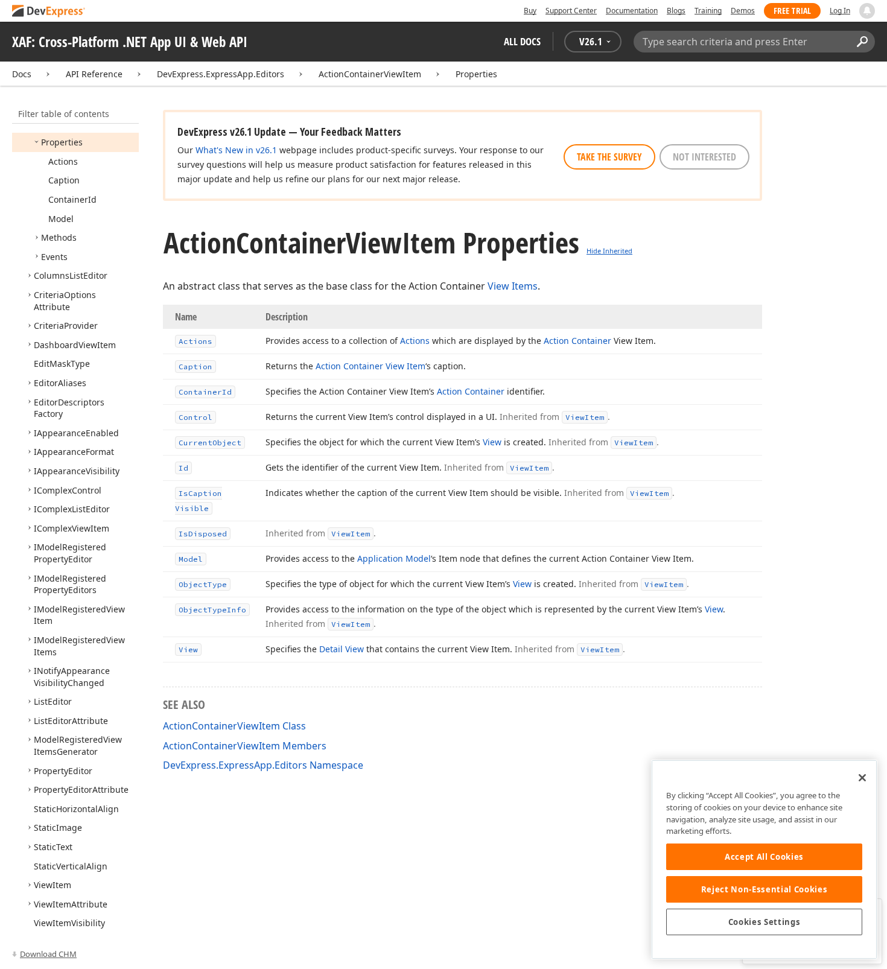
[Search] (862, 41)
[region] (764, 859)
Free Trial (792, 10)
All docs (522, 41)
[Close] (862, 777)
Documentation (632, 10)
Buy (530, 10)
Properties (476, 74)
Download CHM (48, 953)
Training (708, 10)
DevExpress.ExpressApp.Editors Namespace (263, 765)
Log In (840, 10)
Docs (21, 74)
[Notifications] (867, 11)
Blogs (676, 10)
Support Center (571, 10)
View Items (513, 286)
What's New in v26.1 (236, 150)
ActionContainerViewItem (370, 74)
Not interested (704, 157)
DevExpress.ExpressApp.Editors (220, 74)
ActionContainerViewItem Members (244, 745)
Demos (743, 10)
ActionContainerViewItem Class (234, 725)
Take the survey (609, 157)
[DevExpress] (49, 12)
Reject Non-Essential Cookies (764, 889)
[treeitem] (62, 142)
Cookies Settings (764, 922)
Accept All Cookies (764, 856)
